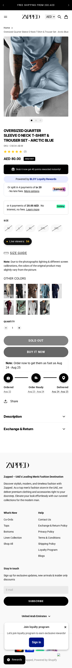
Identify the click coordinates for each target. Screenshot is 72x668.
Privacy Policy (46, 531)
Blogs (41, 555)
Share (14, 401)
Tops (6, 525)
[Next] (68, 5)
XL (30, 228)
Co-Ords (8, 519)
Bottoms (9, 531)
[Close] (65, 627)
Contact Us (44, 519)
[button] (36, 253)
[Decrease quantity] (6, 328)
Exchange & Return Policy (52, 525)
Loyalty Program (47, 549)
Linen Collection (13, 537)
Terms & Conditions (49, 537)
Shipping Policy (47, 543)
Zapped (28, 659)
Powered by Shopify (45, 659)
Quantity (9, 321)
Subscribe (35, 601)
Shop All (8, 543)
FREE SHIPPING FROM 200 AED (36, 5)
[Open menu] (5, 17)
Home (7, 28)
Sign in (36, 642)
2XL (43, 228)
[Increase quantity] (19, 328)
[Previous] (3, 5)
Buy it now (36, 352)
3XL (56, 228)
